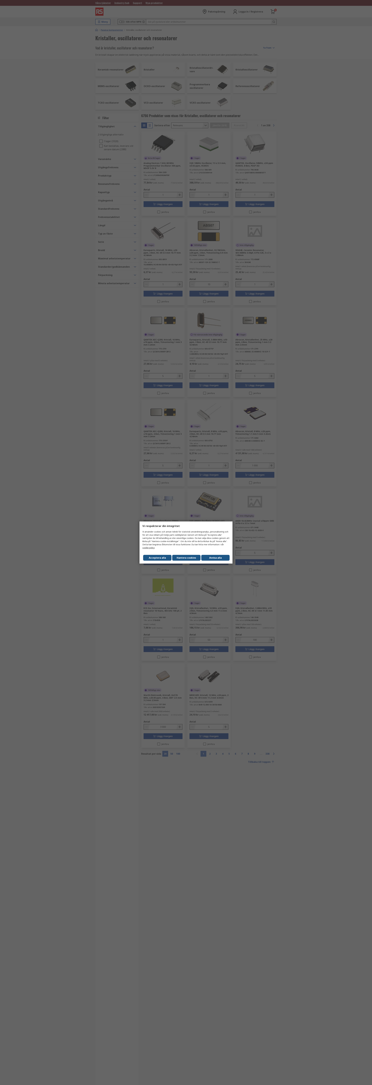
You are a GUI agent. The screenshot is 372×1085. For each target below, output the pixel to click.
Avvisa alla (215, 557)
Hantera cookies (186, 557)
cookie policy (148, 547)
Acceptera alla (157, 557)
